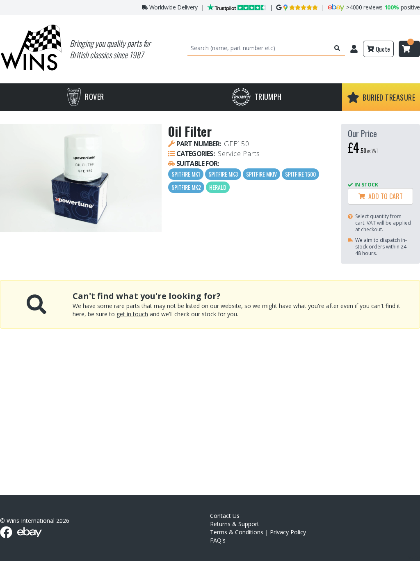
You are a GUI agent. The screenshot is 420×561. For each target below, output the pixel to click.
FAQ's (218, 540)
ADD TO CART (384, 196)
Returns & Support (234, 524)
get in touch (132, 314)
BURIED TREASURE (389, 97)
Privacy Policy (288, 532)
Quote (383, 48)
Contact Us (225, 516)
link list (413, 558)
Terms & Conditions (236, 532)
